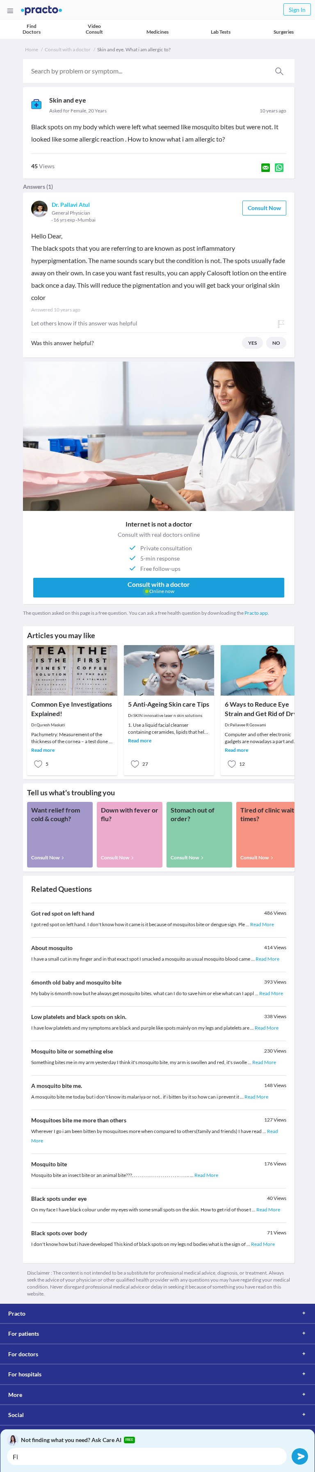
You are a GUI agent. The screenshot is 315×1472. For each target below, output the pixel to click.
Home (31, 49)
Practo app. (256, 613)
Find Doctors (32, 29)
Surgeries (284, 32)
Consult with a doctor (68, 49)
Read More (262, 924)
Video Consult (94, 29)
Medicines (157, 32)
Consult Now (264, 207)
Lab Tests (221, 32)
